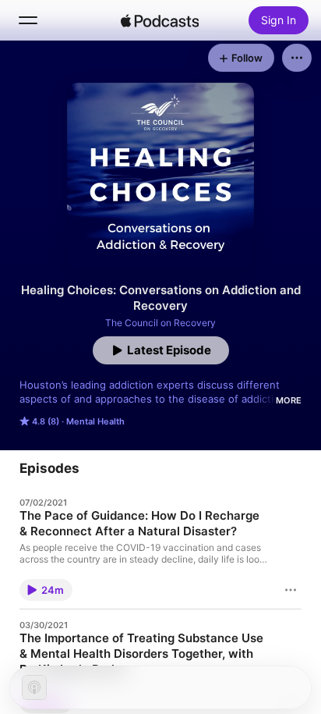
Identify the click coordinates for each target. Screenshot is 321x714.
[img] (159, 20)
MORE (289, 400)
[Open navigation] (28, 20)
